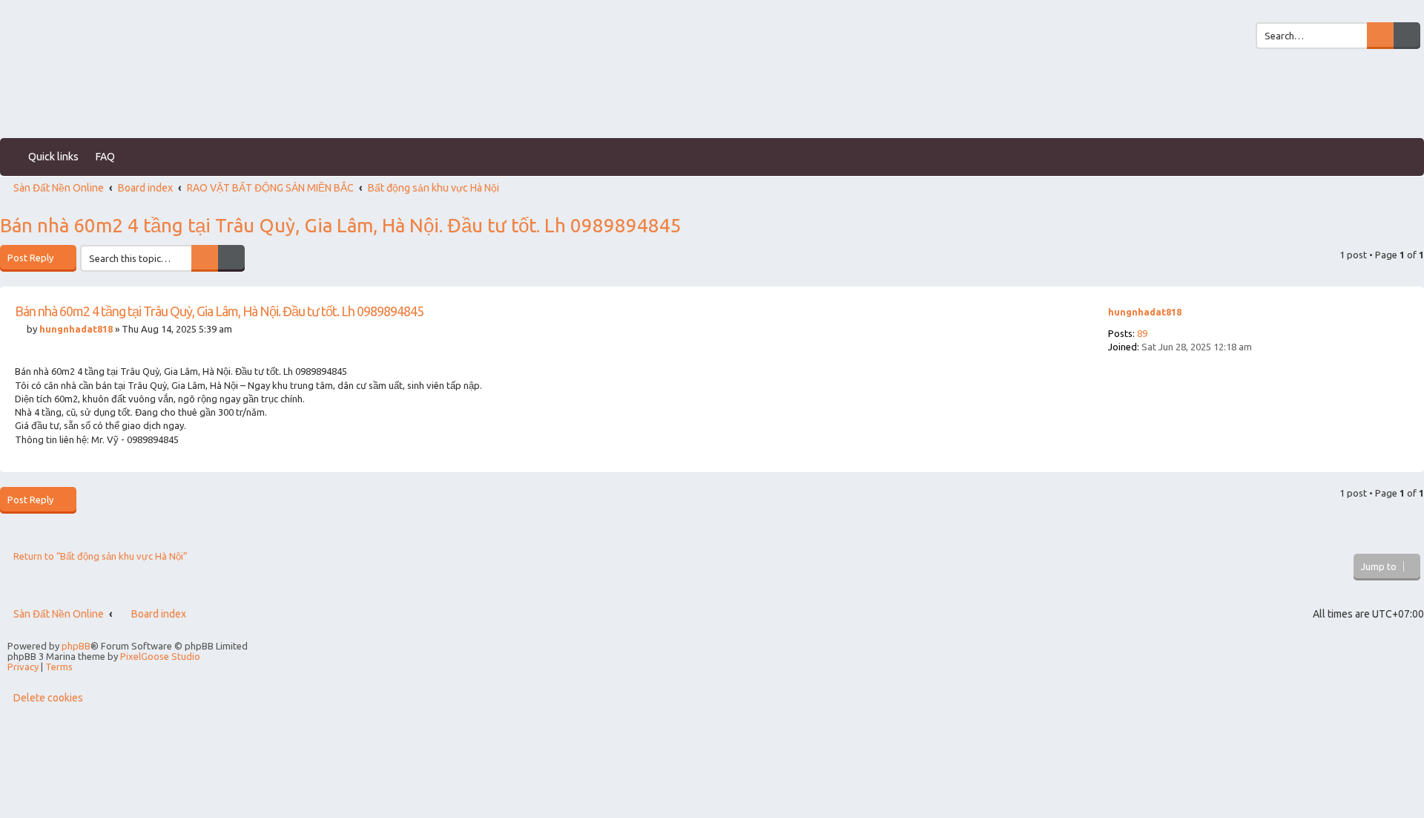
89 (1142, 333)
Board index (158, 614)
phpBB (76, 646)
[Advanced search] (1407, 35)
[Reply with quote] (1068, 317)
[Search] (1380, 35)
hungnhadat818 (1144, 312)
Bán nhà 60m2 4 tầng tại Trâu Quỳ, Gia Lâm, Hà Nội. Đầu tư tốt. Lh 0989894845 (341, 225)
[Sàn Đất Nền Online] (61, 93)
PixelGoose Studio (160, 656)
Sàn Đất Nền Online (58, 614)
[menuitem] (1235, 11)
